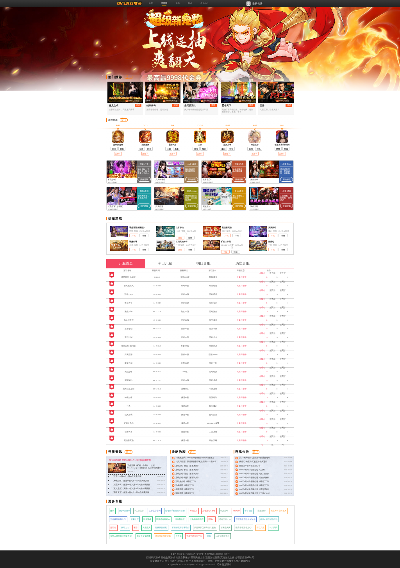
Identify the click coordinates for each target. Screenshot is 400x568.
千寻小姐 (248, 511)
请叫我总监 (180, 519)
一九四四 (273, 528)
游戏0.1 (211, 519)
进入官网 (283, 277)
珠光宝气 (224, 511)
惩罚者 (113, 528)
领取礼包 (262, 277)
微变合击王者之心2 (244, 528)
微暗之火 (125, 528)
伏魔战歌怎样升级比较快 (205, 528)
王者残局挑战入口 (118, 519)
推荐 (151, 3)
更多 (127, 77)
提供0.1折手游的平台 (269, 519)
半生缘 (179, 536)
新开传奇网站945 (163, 519)
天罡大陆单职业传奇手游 (121, 536)
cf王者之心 (139, 511)
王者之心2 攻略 (208, 511)
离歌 (209, 536)
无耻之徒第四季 (143, 536)
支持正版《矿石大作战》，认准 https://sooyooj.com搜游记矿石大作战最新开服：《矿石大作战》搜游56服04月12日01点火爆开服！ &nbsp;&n (145, 469)
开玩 (134, 236)
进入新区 (272, 277)
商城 (190, 3)
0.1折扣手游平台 (222, 536)
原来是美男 (225, 528)
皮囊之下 (135, 519)
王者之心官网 (155, 511)
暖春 (136, 528)
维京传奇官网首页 (278, 511)
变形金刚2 (261, 511)
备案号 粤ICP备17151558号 (183, 554)
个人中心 (204, 3)
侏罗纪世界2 (124, 511)
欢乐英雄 (147, 519)
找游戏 (164, 3)
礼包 (178, 3)
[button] (205, 72)
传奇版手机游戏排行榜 (175, 511)
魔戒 (112, 511)
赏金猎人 (146, 528)
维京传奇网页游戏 (163, 536)
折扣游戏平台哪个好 (180, 528)
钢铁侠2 (236, 511)
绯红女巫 (260, 528)
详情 (144, 236)
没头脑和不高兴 (197, 519)
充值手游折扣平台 (194, 536)
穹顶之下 (194, 511)
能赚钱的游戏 (161, 528)
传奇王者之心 (225, 519)
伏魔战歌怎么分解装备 (245, 519)
